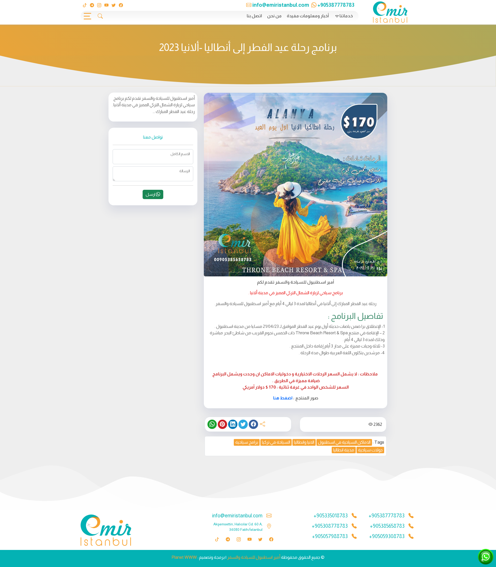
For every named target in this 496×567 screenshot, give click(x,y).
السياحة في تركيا (276, 442)
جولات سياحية (370, 450)
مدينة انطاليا (343, 450)
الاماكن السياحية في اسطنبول (344, 442)
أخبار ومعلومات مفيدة (308, 15)
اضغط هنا (282, 398)
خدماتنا (346, 15)
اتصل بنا (254, 15)
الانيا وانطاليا (304, 442)
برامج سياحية (246, 442)
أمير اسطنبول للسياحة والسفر (253, 557)
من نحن (274, 15)
